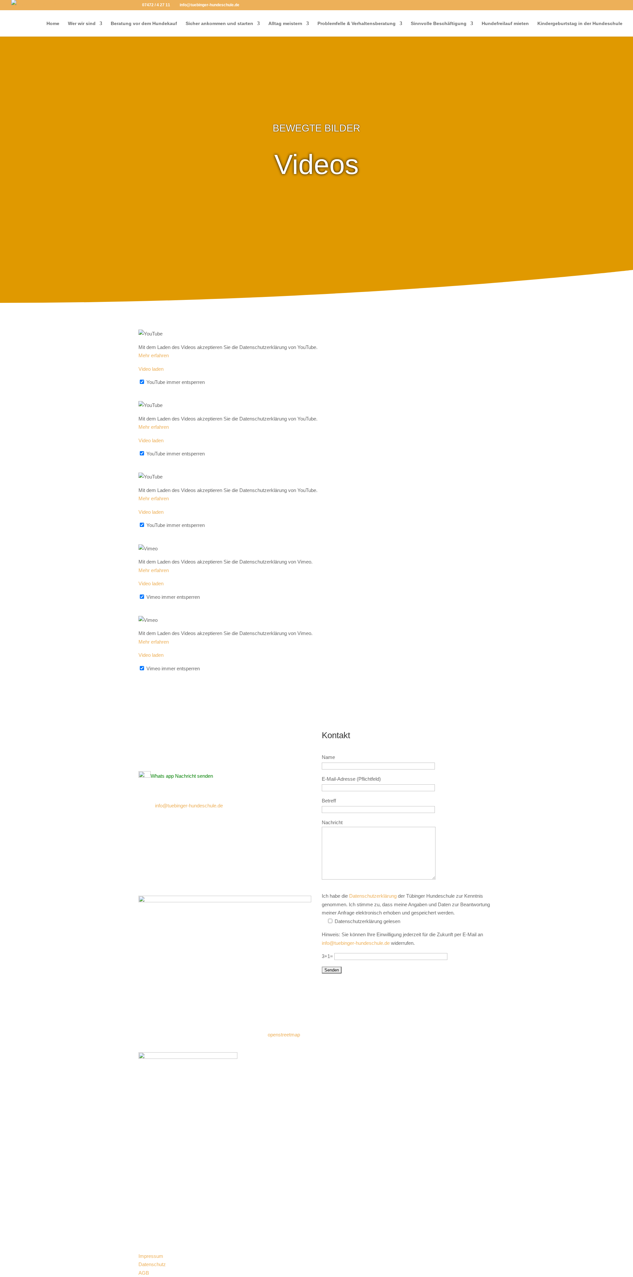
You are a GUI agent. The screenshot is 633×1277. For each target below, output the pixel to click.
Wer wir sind (82, 23)
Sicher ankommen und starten (219, 23)
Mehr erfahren (153, 355)
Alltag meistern (285, 23)
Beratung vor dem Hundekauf (144, 23)
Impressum (150, 1256)
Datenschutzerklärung (373, 896)
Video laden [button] (151, 369)
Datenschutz (152, 1264)
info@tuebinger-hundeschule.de (189, 805)
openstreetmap (284, 1034)
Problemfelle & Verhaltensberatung (356, 23)
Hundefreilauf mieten (505, 23)
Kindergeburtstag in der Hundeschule (579, 23)
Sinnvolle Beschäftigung (439, 23)
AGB (143, 1273)
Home (52, 23)
